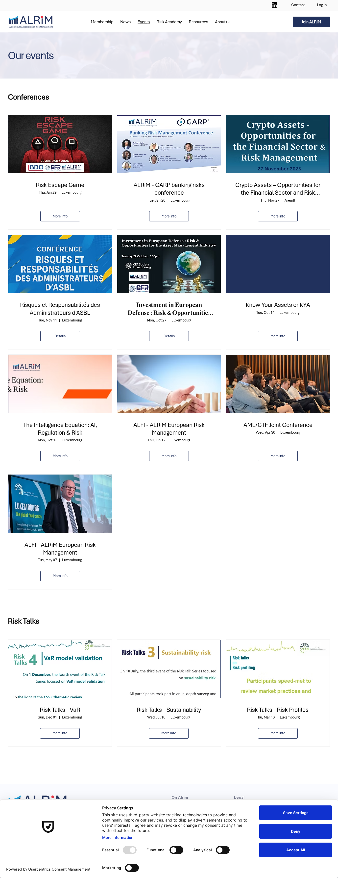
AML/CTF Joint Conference (278, 425)
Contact (298, 4)
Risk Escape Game (60, 185)
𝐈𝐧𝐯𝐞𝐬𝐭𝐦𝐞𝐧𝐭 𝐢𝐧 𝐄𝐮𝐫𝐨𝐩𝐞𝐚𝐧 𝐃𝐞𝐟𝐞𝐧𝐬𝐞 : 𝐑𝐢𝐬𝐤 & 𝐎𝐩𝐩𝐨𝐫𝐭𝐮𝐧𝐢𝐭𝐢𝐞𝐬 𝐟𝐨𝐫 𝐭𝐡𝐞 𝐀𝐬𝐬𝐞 (169, 308)
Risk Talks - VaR (60, 710)
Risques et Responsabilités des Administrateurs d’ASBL (60, 308)
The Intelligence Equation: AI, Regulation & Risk (60, 428)
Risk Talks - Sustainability (169, 710)
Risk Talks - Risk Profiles (278, 710)
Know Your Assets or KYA (278, 305)
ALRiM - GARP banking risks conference (169, 188)
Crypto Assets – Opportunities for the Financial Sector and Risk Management (277, 188)
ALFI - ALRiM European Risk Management (169, 428)
